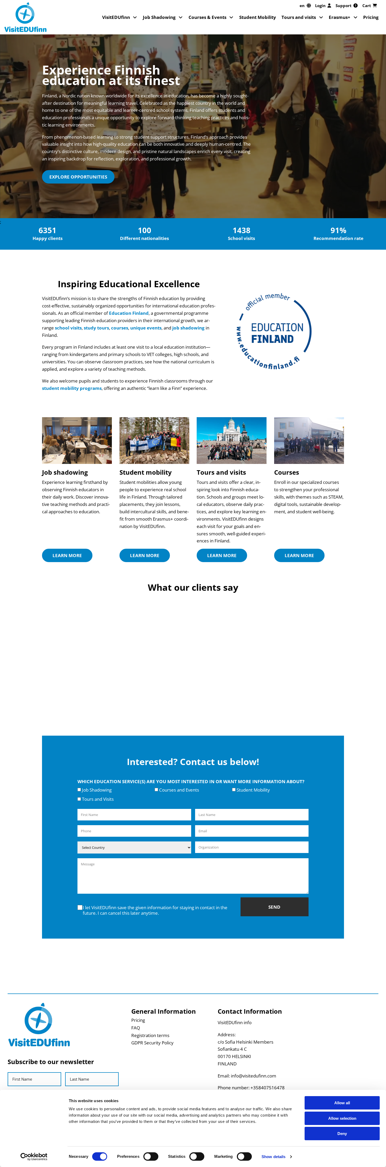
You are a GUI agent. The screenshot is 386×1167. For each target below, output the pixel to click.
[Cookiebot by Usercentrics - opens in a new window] (34, 1157)
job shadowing (188, 328)
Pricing (371, 17)
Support (344, 5)
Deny (342, 1133)
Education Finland (129, 313)
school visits (68, 328)
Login (320, 5)
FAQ (135, 1027)
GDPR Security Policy (152, 1042)
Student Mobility (257, 17)
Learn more (67, 555)
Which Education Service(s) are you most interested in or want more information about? (190, 781)
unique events (145, 328)
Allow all (342, 1103)
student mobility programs (72, 388)
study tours (96, 328)
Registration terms (150, 1035)
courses (119, 328)
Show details (273, 1156)
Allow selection (342, 1118)
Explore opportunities (78, 177)
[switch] (150, 1156)
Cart (366, 5)
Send (274, 907)
